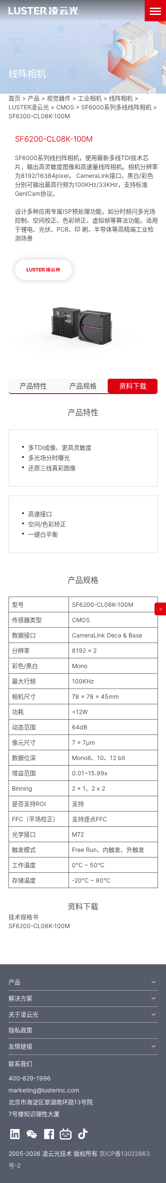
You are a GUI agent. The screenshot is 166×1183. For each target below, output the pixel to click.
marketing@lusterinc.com (44, 1090)
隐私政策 (20, 1030)
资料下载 (132, 386)
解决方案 (20, 998)
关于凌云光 (23, 1014)
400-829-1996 (30, 1078)
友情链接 (20, 1046)
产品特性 (33, 386)
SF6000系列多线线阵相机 (116, 107)
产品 (14, 982)
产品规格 (83, 386)
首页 (14, 98)
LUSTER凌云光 (29, 107)
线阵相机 (121, 98)
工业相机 (90, 98)
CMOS (65, 107)
